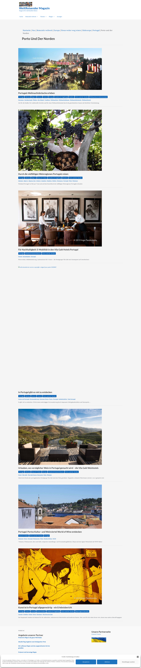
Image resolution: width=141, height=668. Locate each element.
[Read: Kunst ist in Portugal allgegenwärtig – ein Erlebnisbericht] (60, 576)
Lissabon (43, 181)
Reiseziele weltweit (30, 16)
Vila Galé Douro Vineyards (35, 475)
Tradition (47, 100)
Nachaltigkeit (26, 256)
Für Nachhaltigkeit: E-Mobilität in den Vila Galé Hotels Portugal (48, 249)
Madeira (71, 97)
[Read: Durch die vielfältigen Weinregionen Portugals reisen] (60, 140)
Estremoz (21, 100)
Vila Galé (24, 475)
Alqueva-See (32, 181)
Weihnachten (54, 100)
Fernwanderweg (34, 399)
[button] (138, 657)
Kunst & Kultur (41, 611)
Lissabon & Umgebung (61, 97)
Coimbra (25, 614)
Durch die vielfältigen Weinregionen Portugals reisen (43, 174)
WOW (54, 538)
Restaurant (36, 538)
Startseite (27, 30)
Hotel (19, 475)
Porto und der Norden (81, 97)
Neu (33, 30)
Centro (45, 97)
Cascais (20, 614)
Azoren (40, 97)
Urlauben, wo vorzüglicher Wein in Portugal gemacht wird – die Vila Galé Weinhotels (58, 468)
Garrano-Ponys (44, 399)
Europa (57, 30)
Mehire (54, 181)
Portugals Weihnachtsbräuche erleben (36, 93)
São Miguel (41, 100)
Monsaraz (60, 181)
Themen (42, 16)
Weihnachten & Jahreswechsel (98, 97)
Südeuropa (86, 30)
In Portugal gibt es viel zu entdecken (35, 392)
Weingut (49, 475)
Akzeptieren (85, 662)
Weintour (75, 181)
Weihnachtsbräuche (75, 100)
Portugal (96, 30)
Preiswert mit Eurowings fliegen (27, 652)
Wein (70, 181)
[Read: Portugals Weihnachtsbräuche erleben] (60, 69)
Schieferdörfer (63, 399)
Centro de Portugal (23, 399)
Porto (50, 399)
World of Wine (48, 538)
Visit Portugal (71, 399)
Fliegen (51, 16)
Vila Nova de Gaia (48, 614)
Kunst (30, 614)
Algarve (34, 97)
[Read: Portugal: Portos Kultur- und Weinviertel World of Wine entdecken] (60, 506)
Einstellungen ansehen (128, 662)
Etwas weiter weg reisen (71, 30)
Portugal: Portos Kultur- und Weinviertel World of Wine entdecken (50, 531)
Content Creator (96, 634)
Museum (20, 538)
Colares (38, 181)
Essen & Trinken (42, 178)
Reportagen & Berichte (82, 611)
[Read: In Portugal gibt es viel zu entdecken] (70, 327)
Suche (21, 16)
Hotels (20, 256)
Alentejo (27, 97)
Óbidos (35, 100)
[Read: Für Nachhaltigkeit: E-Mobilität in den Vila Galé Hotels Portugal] (60, 218)
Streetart (39, 614)
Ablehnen (107, 662)
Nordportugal (28, 100)
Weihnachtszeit (86, 100)
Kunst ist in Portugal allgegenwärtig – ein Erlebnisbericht (45, 607)
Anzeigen (59, 16)
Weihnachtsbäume (64, 100)
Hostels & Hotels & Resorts (33, 253)
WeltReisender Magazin (34, 8)
